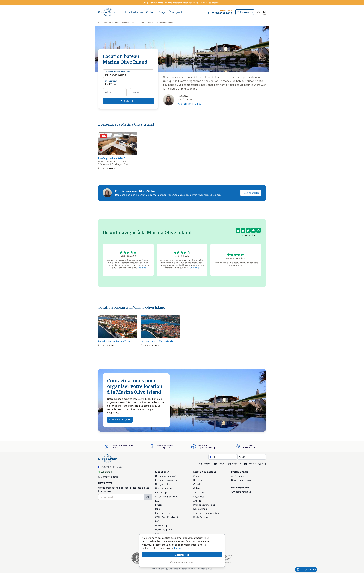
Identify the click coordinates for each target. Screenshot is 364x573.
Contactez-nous (109, 476)
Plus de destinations (204, 504)
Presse (158, 504)
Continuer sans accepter (182, 562)
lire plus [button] (142, 267)
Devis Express (200, 517)
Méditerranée (128, 22)
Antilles (197, 500)
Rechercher (129, 101)
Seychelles (198, 496)
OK (148, 497)
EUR (244, 456)
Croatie (141, 22)
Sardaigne (198, 492)
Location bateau (111, 22)
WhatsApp (106, 471)
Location (176, 517)
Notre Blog (161, 525)
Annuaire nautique (241, 491)
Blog (264, 463)
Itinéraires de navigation (206, 513)
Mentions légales (164, 513)
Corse (196, 476)
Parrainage (161, 492)
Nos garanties (162, 484)
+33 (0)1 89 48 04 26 (189, 103)
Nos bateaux (200, 508)
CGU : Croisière (163, 517)
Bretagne (198, 480)
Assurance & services (166, 496)
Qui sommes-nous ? (165, 476)
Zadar (150, 22)
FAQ (157, 500)
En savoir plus (181, 548)
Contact (159, 533)
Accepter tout (182, 554)
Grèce (196, 488)
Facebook (207, 463)
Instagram (236, 463)
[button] (134, 12)
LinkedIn (251, 463)
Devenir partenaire (241, 480)
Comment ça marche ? (167, 480)
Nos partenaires (163, 488)
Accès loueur (238, 476)
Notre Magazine (163, 529)
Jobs (157, 508)
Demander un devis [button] (119, 419)
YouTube (221, 463)
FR (214, 456)
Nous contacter (251, 192)
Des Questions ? (308, 569)
